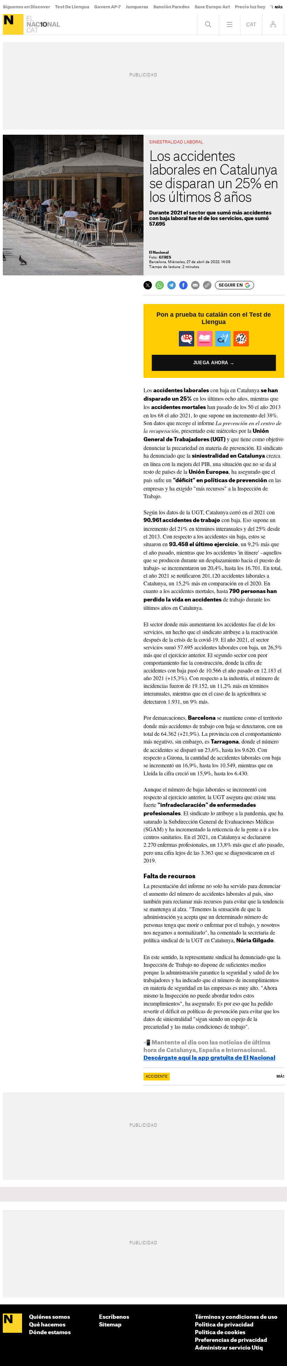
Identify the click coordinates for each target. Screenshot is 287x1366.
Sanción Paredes (171, 7)
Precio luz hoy (250, 7)
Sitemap (110, 1325)
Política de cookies (220, 1332)
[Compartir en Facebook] (183, 285)
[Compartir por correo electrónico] (195, 285)
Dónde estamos (50, 1332)
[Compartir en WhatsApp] (159, 285)
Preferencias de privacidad (231, 1340)
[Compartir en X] (148, 285)
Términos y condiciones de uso (236, 1317)
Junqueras (137, 7)
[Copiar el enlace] (207, 285)
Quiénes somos (49, 1317)
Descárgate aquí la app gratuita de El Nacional (209, 1058)
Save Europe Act (212, 7)
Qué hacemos (47, 1325)
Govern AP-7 (107, 7)
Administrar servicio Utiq (229, 1348)
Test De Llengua (72, 7)
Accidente (157, 1076)
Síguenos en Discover (26, 7)
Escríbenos (114, 1317)
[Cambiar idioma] (251, 24)
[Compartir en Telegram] (171, 285)
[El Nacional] (13, 24)
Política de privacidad (224, 1325)
